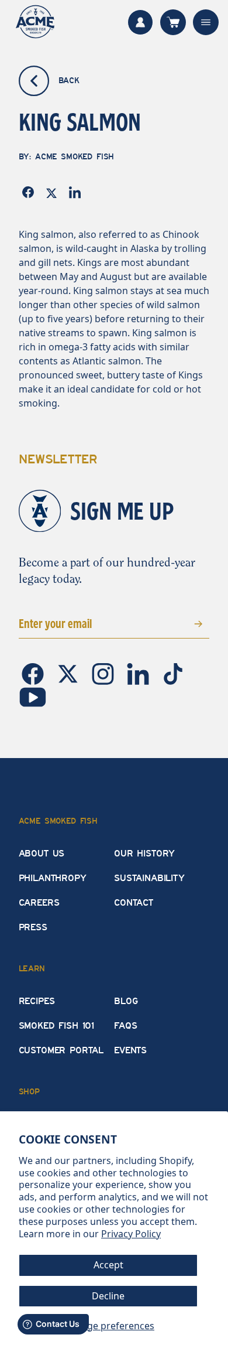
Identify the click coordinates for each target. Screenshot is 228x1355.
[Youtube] (33, 696)
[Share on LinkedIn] (77, 192)
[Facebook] (34, 673)
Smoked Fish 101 (57, 1025)
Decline (108, 1295)
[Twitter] (69, 673)
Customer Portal (61, 1050)
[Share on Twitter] (53, 192)
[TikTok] (173, 673)
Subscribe (180, 623)
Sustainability (149, 878)
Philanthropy (53, 878)
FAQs (125, 1025)
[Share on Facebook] (30, 192)
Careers (39, 902)
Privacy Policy (131, 1233)
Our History (144, 853)
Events (130, 1050)
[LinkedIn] (139, 673)
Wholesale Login (140, 22)
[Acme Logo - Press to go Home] (35, 22)
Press (33, 927)
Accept (108, 1264)
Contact (133, 902)
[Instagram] (104, 673)
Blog (125, 1001)
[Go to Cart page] (173, 22)
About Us (42, 853)
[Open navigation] (206, 22)
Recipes (37, 1001)
